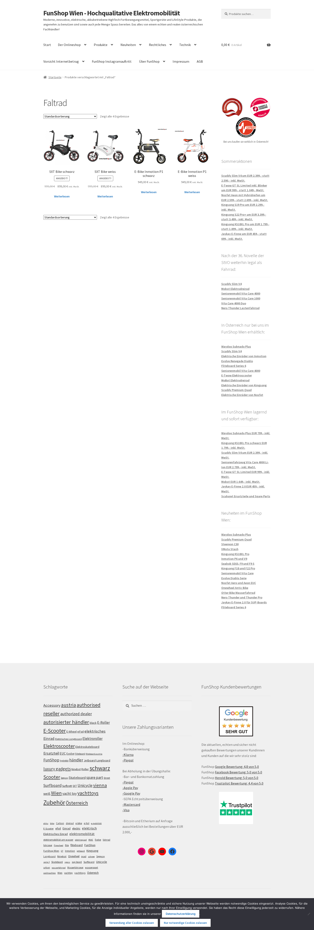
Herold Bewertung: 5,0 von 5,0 (236, 778)
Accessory (51, 705)
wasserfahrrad (59, 867)
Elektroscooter (59, 746)
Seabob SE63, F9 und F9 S (237, 564)
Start (47, 45)
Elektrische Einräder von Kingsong (244, 385)
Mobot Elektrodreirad (235, 289)
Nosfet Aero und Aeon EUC (238, 583)
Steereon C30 (230, 544)
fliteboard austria (94, 753)
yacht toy (69, 793)
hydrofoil (64, 760)
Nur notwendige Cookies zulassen (185, 923)
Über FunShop (149, 61)
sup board (77, 861)
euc (90, 839)
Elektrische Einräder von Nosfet (242, 395)
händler (76, 760)
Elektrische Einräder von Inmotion (243, 356)
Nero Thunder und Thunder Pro (241, 597)
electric (76, 828)
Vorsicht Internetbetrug (61, 61)
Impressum (181, 61)
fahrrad (106, 839)
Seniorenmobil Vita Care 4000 (240, 293)
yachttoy (68, 872)
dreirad (70, 823)
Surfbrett (67, 786)
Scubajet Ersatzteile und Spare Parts (245, 496)
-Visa (125, 810)
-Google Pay (131, 793)
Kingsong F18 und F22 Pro (238, 568)
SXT (75, 786)
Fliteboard (80, 753)
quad (83, 856)
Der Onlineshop (69, 45)
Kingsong (92, 851)
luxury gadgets (57, 769)
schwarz (100, 768)
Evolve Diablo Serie (234, 578)
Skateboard (77, 777)
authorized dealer (76, 713)
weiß (46, 793)
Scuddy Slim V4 (231, 284)
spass (67, 862)
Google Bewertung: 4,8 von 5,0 (237, 766)
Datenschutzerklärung (180, 913)
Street (107, 777)
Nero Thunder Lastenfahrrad (240, 308)
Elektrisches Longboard (68, 738)
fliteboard (76, 845)
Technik (185, 45)
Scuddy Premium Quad (236, 390)
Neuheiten (128, 45)
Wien (56, 793)
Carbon (60, 823)
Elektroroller (92, 738)
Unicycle (85, 785)
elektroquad (81, 839)
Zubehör (54, 802)
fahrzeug (47, 845)
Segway (64, 777)
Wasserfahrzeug (75, 867)
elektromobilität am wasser (58, 839)
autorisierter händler (66, 722)
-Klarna (128, 754)
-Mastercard (131, 804)
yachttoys (87, 793)
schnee (91, 856)
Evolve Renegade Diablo (237, 361)
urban (46, 867)
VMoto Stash (229, 549)
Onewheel (73, 856)
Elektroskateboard (87, 747)
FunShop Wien (51, 850)
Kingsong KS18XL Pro (235, 554)
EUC (63, 753)
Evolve (70, 753)
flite (67, 845)
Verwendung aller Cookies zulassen (131, 923)
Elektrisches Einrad (55, 834)
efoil (58, 828)
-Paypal (128, 760)
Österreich (77, 803)
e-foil (86, 823)
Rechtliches (157, 45)
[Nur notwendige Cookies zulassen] (309, 914)
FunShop (51, 760)
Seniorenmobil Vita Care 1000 (240, 298)
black (93, 723)
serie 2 (46, 862)
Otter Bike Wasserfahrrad (238, 593)
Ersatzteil (51, 753)
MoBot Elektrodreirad (235, 380)
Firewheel (58, 845)
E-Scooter (54, 730)
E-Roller (103, 722)
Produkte (100, 45)
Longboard (103, 760)
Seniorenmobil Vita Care (237, 573)
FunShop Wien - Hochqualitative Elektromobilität (111, 13)
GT (62, 851)
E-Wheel (71, 731)
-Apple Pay (130, 788)
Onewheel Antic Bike (234, 588)
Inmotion (70, 850)
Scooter (51, 777)
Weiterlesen (62, 196)
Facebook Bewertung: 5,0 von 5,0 (238, 772)
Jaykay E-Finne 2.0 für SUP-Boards (244, 602)
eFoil (80, 731)
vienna (100, 785)
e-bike (78, 823)
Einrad (66, 828)
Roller (85, 769)
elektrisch (89, 828)
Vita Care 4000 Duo (233, 303)
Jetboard (90, 760)
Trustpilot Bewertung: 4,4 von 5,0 (239, 783)
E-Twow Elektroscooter (236, 375)
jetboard (81, 851)
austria (68, 705)
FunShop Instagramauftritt (112, 61)
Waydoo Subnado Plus (236, 346)
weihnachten (49, 873)
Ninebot (76, 769)
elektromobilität (82, 834)
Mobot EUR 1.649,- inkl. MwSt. (240, 482)
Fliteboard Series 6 (233, 366)
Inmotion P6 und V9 (234, 559)
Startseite (55, 77)
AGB (200, 61)
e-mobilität (96, 823)
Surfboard (52, 785)
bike (52, 823)
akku (45, 823)
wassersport (91, 867)
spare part (94, 777)
